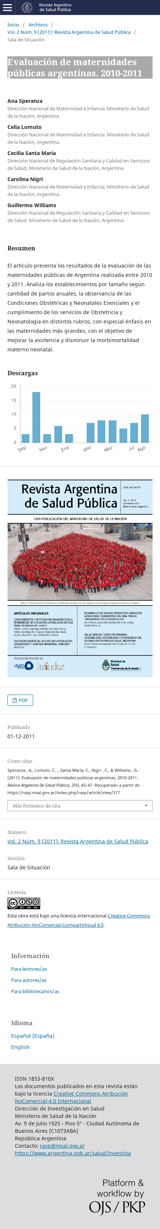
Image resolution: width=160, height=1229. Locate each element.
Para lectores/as (29, 969)
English (20, 1047)
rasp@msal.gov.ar (62, 1145)
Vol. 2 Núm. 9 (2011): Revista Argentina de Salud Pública (69, 32)
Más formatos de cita (36, 805)
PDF (23, 700)
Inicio (13, 24)
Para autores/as (29, 980)
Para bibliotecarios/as (35, 991)
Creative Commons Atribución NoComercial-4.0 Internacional (71, 1097)
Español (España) (32, 1035)
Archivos (38, 24)
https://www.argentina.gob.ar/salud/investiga (73, 1153)
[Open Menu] (7, 7)
